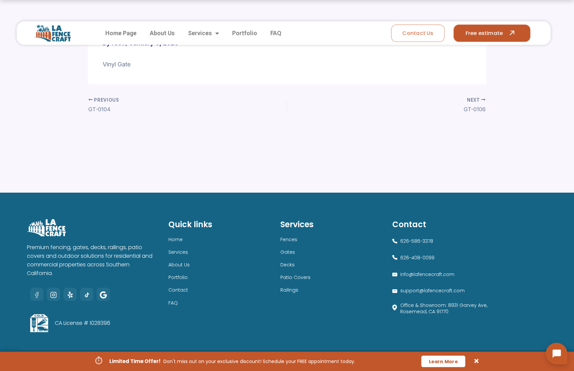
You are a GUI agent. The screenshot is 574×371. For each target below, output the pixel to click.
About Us (162, 33)
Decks (287, 264)
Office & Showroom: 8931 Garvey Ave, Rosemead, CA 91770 (443, 308)
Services (200, 33)
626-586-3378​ (416, 241)
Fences (288, 239)
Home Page (121, 33)
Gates (287, 252)
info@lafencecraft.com (427, 274)
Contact (178, 290)
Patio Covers (295, 277)
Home (175, 239)
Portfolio (244, 33)
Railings (289, 290)
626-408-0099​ (417, 257)
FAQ (275, 33)
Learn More (443, 361)
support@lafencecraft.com (432, 290)
